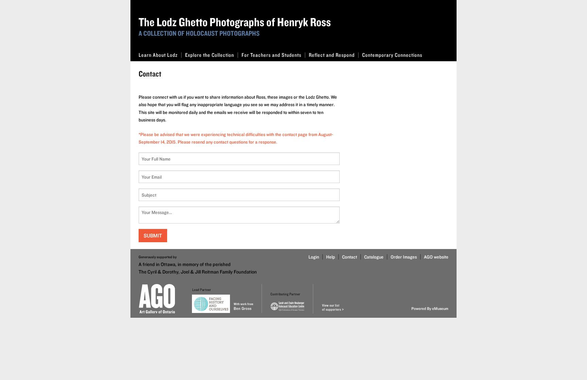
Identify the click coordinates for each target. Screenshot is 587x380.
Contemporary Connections (392, 55)
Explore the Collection (209, 55)
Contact (349, 257)
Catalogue (374, 257)
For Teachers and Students (271, 55)
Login (313, 257)
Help (330, 257)
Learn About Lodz (158, 55)
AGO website (436, 257)
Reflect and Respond (332, 55)
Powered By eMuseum (429, 308)
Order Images (404, 257)
